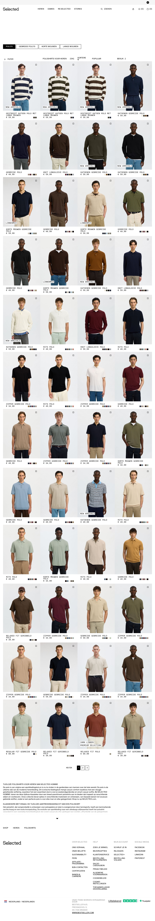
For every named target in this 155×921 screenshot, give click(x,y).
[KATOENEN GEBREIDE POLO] (133, 86)
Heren (41, 9)
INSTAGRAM (140, 851)
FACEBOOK (140, 847)
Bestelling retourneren (100, 859)
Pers (74, 858)
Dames (51, 9)
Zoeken (108, 9)
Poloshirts (30, 828)
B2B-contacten (79, 867)
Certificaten (78, 871)
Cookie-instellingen (99, 882)
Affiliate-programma (78, 862)
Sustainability (79, 854)
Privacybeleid (100, 869)
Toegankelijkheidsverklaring (101, 888)
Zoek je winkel (100, 847)
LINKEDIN (139, 854)
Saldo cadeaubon (99, 864)
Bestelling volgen (119, 859)
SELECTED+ (119, 854)
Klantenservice (101, 854)
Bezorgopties (100, 851)
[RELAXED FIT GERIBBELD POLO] (21, 608)
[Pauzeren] (148, 2)
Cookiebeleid (99, 878)
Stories (78, 9)
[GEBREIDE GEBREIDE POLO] (96, 608)
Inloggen (118, 851)
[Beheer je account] (133, 9)
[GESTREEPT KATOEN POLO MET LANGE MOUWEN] (21, 86)
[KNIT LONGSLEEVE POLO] (59, 145)
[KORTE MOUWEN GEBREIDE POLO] (21, 202)
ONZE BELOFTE (79, 851)
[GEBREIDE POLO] (21, 145)
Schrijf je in (120, 847)
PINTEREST (140, 858)
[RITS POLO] (59, 319)
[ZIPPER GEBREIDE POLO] (21, 376)
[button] (21, 86)
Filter (10, 59)
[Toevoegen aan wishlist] (36, 65)
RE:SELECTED (64, 9)
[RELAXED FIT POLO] (96, 724)
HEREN (16, 828)
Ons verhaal (78, 847)
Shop (5, 828)
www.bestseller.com (83, 912)
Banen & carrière (76, 875)
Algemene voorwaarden (100, 873)
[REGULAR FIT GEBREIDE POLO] (21, 724)
